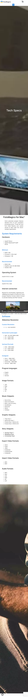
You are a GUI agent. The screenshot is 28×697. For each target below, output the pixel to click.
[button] (13, 5)
